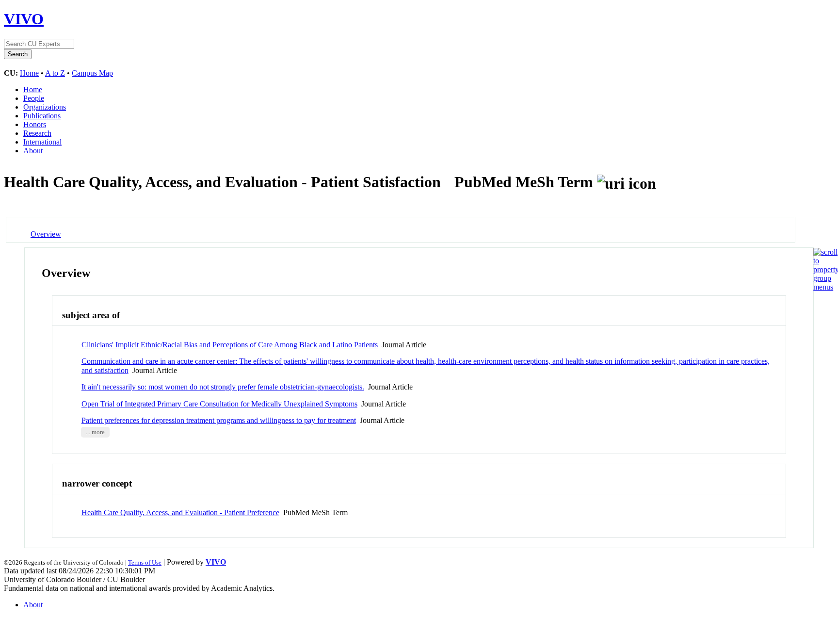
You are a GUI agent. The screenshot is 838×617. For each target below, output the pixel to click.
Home (29, 73)
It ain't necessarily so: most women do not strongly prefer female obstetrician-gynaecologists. (222, 387)
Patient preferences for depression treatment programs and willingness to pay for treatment (218, 420)
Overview (46, 234)
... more (95, 432)
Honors (34, 124)
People (33, 98)
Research (37, 133)
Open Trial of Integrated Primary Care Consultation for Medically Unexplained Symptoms (219, 404)
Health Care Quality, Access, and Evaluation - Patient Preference (180, 512)
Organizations (44, 107)
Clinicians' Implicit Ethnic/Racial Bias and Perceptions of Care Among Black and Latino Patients (229, 345)
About (33, 150)
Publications (42, 116)
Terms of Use (144, 562)
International (42, 142)
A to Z (55, 73)
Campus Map (92, 73)
